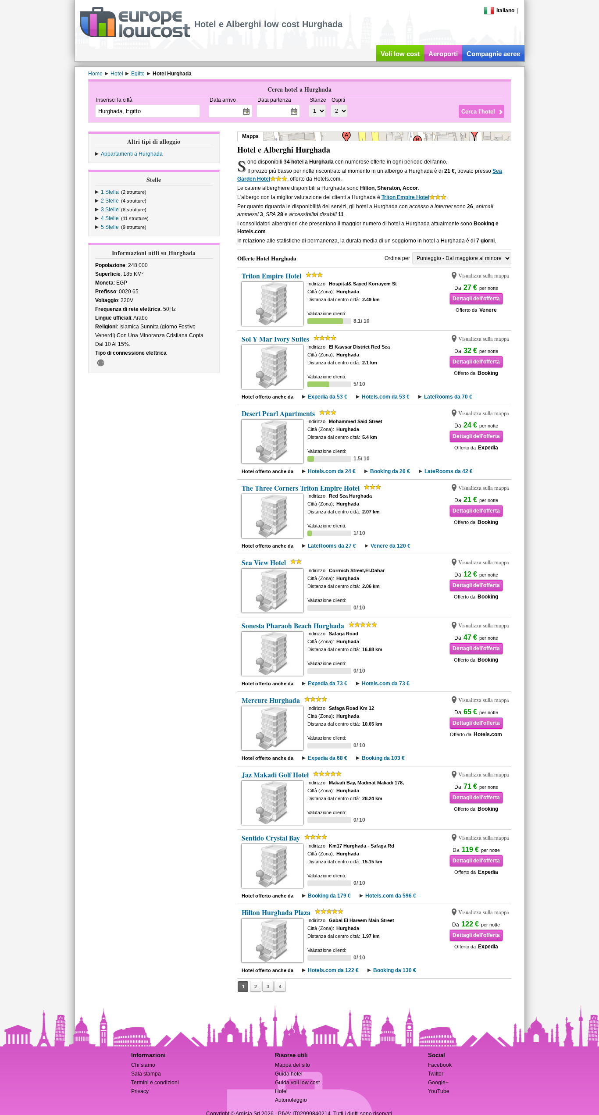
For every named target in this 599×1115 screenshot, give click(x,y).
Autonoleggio (291, 1100)
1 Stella (110, 192)
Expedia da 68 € (327, 758)
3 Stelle (110, 210)
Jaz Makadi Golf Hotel (275, 775)
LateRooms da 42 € (448, 471)
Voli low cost (400, 53)
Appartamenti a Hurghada (132, 154)
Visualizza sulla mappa (483, 275)
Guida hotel (289, 1074)
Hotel (281, 1091)
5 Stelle (110, 227)
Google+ (438, 1082)
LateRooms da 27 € (332, 546)
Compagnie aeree (493, 53)
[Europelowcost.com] (134, 36)
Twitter (435, 1074)
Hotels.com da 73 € (386, 683)
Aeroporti (443, 53)
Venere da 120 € (390, 546)
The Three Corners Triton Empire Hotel (301, 488)
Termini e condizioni (155, 1082)
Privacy (140, 1091)
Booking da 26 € (390, 471)
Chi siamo (143, 1065)
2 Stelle (110, 201)
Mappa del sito (292, 1065)
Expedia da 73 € (327, 683)
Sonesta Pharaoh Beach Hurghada (293, 626)
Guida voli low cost (297, 1082)
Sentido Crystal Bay (271, 838)
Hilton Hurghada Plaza (276, 912)
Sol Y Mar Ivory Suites (275, 339)
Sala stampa (146, 1074)
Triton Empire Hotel (405, 197)
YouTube (438, 1091)
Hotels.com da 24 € (332, 471)
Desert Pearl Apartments (278, 413)
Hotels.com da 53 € (386, 397)
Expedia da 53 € (327, 397)
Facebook (440, 1065)
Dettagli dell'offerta (476, 299)
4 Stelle (110, 218)
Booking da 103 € (383, 758)
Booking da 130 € (394, 970)
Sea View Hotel (264, 562)
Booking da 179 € (329, 896)
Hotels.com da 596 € (390, 896)
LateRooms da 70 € (448, 397)
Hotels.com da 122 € (333, 970)
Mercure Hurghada (271, 700)
